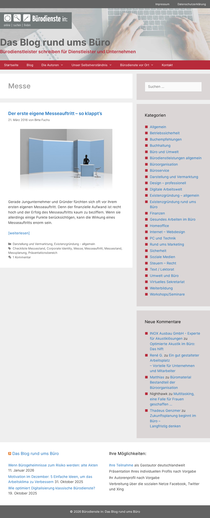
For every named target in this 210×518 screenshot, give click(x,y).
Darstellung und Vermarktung (32, 244)
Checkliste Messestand (29, 248)
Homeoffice (159, 226)
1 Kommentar (22, 257)
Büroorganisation (164, 164)
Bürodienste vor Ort (134, 65)
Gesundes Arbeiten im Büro (172, 219)
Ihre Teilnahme (121, 465)
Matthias (157, 377)
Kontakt (167, 65)
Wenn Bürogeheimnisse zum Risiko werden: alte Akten (53, 465)
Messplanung (17, 252)
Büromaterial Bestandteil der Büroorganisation (170, 382)
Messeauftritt (93, 248)
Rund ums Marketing (167, 244)
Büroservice (159, 170)
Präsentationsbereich (42, 252)
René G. (156, 355)
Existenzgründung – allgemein (174, 195)
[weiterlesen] (19, 233)
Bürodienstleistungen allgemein (176, 158)
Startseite (11, 65)
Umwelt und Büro (164, 276)
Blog (30, 65)
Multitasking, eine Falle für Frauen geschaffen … (172, 399)
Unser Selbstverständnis (89, 65)
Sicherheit (158, 251)
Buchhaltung (160, 145)
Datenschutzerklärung (192, 4)
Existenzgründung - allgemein (74, 244)
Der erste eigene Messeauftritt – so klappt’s (55, 113)
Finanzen (157, 213)
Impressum (162, 4)
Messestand (112, 248)
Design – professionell (168, 183)
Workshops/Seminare (167, 294)
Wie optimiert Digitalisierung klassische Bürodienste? (51, 488)
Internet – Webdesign (167, 232)
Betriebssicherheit (165, 133)
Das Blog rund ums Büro (35, 453)
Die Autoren (50, 65)
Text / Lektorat (162, 269)
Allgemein (158, 127)
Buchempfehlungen (166, 139)
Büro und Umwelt (164, 152)
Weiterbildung (161, 288)
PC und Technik (163, 238)
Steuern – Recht (163, 263)
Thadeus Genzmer (165, 411)
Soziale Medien (162, 257)
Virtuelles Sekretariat (167, 282)
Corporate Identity (59, 248)
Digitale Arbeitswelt (166, 189)
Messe (78, 248)
